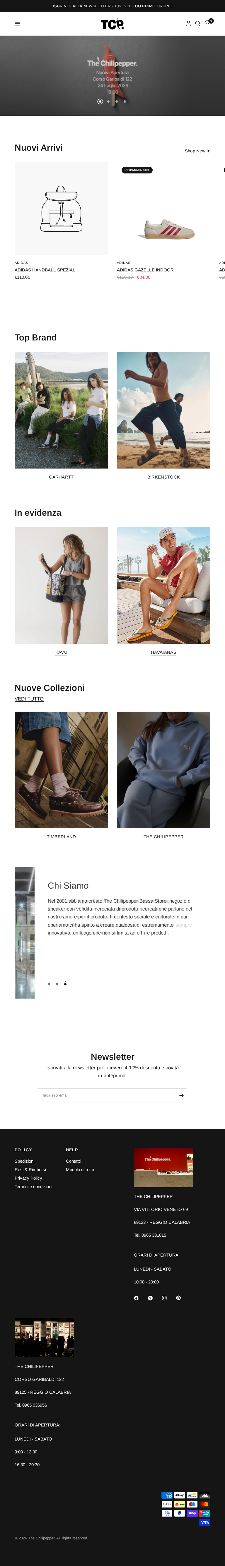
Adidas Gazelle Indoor (145, 269)
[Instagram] (168, 1298)
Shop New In (197, 150)
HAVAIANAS (163, 651)
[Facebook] (140, 1298)
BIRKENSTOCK (163, 476)
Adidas (21, 262)
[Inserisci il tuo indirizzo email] (181, 1095)
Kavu (61, 651)
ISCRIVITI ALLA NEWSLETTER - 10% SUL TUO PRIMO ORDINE (112, 6)
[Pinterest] (182, 1297)
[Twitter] (154, 1298)
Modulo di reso (80, 1169)
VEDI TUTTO (29, 699)
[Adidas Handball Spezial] (61, 208)
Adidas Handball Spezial (45, 269)
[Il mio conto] (188, 23)
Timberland (61, 836)
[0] (206, 23)
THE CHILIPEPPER (164, 836)
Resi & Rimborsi (30, 1169)
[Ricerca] (198, 23)
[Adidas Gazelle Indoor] (163, 208)
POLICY (23, 1150)
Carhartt (61, 476)
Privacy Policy (28, 1178)
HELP (72, 1150)
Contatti (73, 1161)
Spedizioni (24, 1161)
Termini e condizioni (33, 1186)
